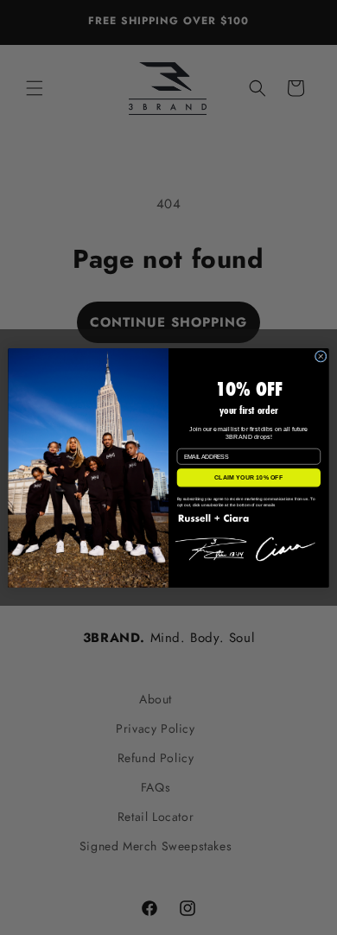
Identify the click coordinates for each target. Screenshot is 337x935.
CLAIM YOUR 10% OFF (248, 477)
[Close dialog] (320, 356)
